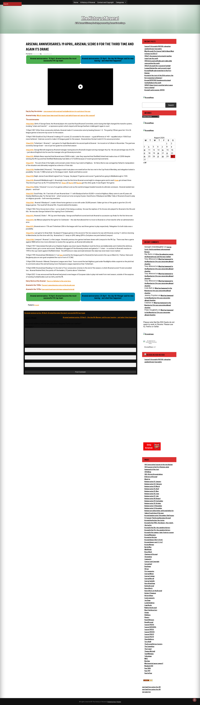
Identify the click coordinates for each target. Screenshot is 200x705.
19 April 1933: (30, 176)
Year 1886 (147, 668)
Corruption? (148, 564)
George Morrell (149, 578)
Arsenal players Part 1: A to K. (153, 540)
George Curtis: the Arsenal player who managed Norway (157, 249)
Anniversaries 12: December (153, 508)
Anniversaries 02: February (153, 484)
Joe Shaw (147, 600)
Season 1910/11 (149, 634)
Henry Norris (148, 588)
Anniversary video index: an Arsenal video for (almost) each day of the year (159, 511)
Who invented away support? (153, 663)
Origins (146, 612)
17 (144, 153)
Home (76, 2)
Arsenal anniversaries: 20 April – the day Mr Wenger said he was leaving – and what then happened (99, 317)
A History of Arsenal (87, 2)
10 (144, 150)
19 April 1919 (29, 163)
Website (28, 362)
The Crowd (148, 649)
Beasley (79, 183)
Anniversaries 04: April (151, 489)
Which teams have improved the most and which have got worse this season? (66, 115)
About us (147, 479)
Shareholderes (149, 639)
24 (144, 156)
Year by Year (148, 673)
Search (171, 105)
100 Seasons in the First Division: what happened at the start (156, 468)
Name (28, 347)
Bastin (71, 183)
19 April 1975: (30, 220)
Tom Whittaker (149, 654)
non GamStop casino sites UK (151, 687)
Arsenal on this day (150, 537)
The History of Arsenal (100, 18)
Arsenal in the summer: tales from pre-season (159, 532)
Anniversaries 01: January (152, 481)
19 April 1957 (30, 193)
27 (158, 156)
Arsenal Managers (150, 535)
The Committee (149, 646)
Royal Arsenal (148, 622)
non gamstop (146, 692)
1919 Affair (147, 472)
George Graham (149, 576)
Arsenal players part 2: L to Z (153, 542)
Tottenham (148, 656)
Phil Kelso (147, 615)
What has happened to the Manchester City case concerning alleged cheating (158, 261)
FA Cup (146, 569)
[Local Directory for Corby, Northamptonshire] (148, 680)
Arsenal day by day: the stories (154, 520)
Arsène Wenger (149, 544)
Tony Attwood (47, 54)
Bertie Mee (147, 547)
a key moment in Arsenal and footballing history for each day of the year (66, 111)
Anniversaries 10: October (152, 503)
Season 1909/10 (149, 632)
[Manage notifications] (194, 700)
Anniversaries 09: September (153, 501)
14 (162, 150)
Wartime (147, 661)
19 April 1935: (30, 180)
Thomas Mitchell (149, 651)
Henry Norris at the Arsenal (153, 591)
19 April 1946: (30, 187)
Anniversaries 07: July (151, 496)
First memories (149, 571)
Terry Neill (147, 641)
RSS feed (162, 355)
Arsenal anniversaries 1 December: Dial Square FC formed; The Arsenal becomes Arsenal (159, 516)
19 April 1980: (30, 239)
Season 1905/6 (149, 629)
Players (146, 617)
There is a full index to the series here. (59, 281)
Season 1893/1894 (150, 627)
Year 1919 (147, 671)
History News (148, 595)
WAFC (146, 658)
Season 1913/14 (149, 624)
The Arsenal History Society (153, 644)
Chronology (148, 557)
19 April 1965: (30, 202)
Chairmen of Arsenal (150, 554)
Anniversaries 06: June (151, 493)
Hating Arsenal (149, 586)
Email (27, 354)
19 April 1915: (30, 150)
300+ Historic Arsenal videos (153, 474)
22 (167, 153)
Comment (29, 327)
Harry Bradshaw (149, 583)
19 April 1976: (30, 233)
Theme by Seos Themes (114, 702)
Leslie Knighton (149, 603)
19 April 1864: (30, 124)
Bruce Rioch (148, 552)
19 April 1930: (30, 169)
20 (158, 153)
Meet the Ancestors (150, 610)
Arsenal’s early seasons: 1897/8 (154, 90)
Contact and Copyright (105, 2)
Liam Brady (148, 605)
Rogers (64, 183)
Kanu (61, 255)
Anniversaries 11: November (153, 506)
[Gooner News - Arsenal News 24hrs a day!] (148, 130)
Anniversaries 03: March (152, 486)
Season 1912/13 (149, 637)
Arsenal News (148, 347)
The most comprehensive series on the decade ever (58, 285)
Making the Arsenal (150, 607)
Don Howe (147, 566)
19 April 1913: (30, 143)
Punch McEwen (149, 620)
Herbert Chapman (150, 593)
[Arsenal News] (148, 97)
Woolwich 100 (148, 666)
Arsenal (36, 305)
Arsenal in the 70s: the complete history (157, 530)
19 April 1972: (30, 215)
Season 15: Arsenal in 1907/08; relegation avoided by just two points (157, 360)
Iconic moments (149, 598)
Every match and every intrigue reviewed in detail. (58, 289)
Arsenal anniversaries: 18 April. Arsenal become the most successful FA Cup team (55, 313)
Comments (147, 559)
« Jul (144, 162)
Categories (120, 2)
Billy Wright (148, 549)
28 (163, 156)
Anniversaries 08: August (152, 498)
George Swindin (149, 581)
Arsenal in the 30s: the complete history (157, 527)
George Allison (149, 574)
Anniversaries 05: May (151, 491)
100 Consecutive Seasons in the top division (158, 464)
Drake (116, 180)
